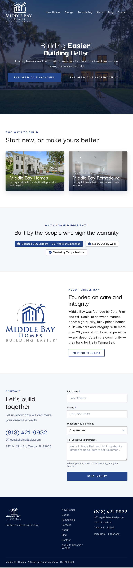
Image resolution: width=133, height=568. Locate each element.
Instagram (99, 533)
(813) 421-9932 (26, 431)
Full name (73, 391)
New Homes (53, 12)
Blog (111, 12)
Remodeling (85, 12)
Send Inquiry (97, 476)
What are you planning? (80, 423)
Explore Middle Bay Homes (34, 77)
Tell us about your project (81, 439)
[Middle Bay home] (19, 12)
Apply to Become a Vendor (72, 546)
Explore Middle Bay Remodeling (94, 77)
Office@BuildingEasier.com (109, 517)
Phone (71, 407)
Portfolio (66, 524)
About (100, 12)
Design (69, 12)
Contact (122, 12)
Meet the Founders (86, 353)
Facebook (113, 533)
